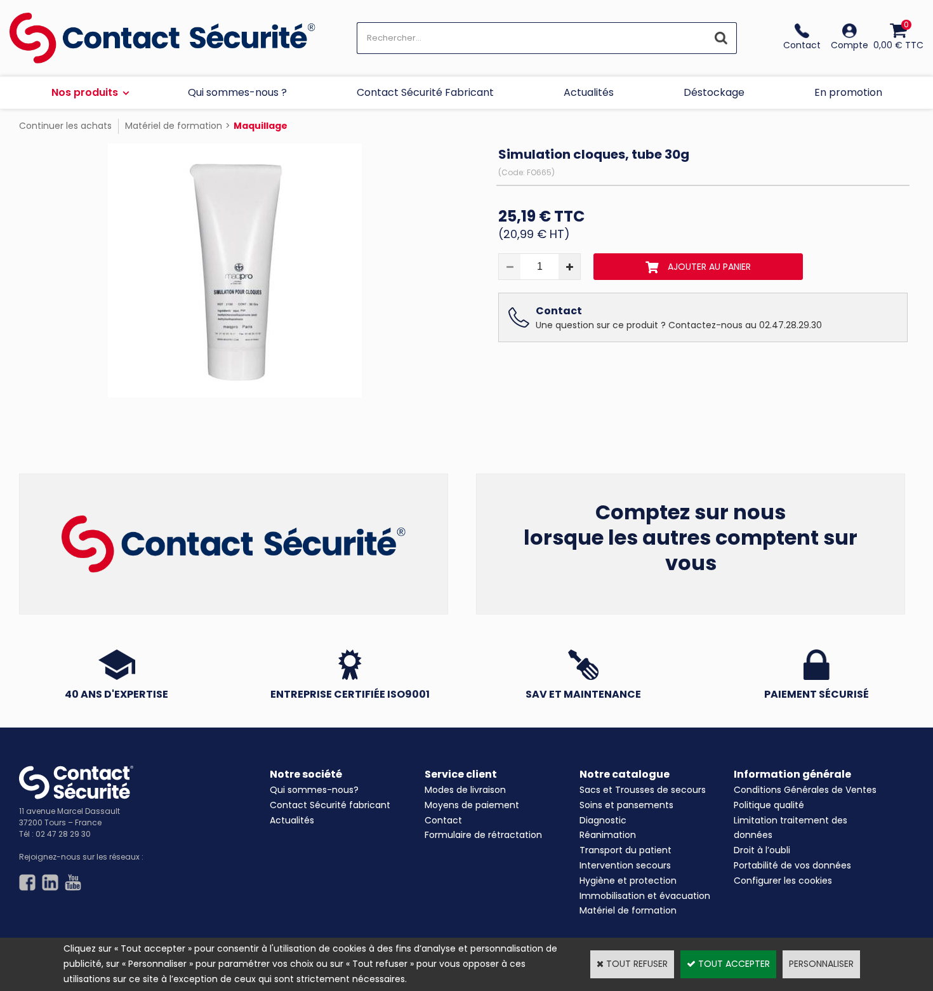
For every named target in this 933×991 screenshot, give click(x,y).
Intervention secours (625, 865)
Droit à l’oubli (762, 850)
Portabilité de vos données (792, 865)
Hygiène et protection (628, 880)
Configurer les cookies (783, 880)
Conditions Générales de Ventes (805, 789)
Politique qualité (769, 805)
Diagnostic (602, 820)
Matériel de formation (173, 125)
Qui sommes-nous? (314, 789)
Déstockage (714, 92)
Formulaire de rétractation (483, 834)
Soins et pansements (626, 805)
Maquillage (261, 125)
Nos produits (84, 92)
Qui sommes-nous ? (237, 92)
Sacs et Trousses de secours (642, 789)
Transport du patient (625, 850)
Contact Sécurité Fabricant (425, 92)
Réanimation (607, 834)
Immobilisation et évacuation (644, 895)
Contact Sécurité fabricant (330, 805)
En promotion (848, 92)
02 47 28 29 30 (63, 833)
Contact (443, 820)
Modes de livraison (465, 789)
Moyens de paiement (472, 805)
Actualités (589, 92)
